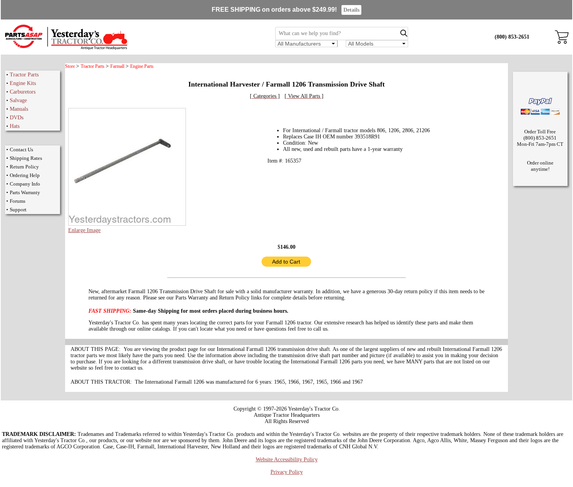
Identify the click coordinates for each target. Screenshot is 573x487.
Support (18, 210)
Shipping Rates (26, 158)
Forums (17, 201)
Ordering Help (25, 175)
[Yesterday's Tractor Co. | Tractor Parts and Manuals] (66, 48)
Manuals (19, 109)
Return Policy (24, 167)
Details (351, 10)
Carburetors (22, 92)
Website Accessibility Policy (287, 459)
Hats (14, 126)
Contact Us (21, 149)
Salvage (18, 100)
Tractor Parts (24, 75)
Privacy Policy (287, 472)
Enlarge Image (84, 230)
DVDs (16, 117)
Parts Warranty (25, 192)
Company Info (25, 184)
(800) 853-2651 (512, 37)
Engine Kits (23, 83)
